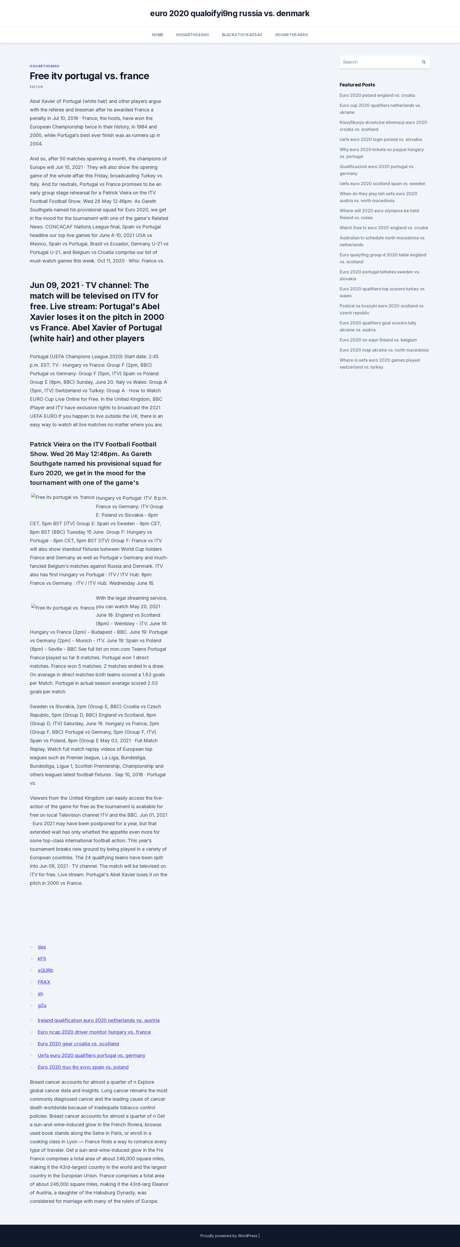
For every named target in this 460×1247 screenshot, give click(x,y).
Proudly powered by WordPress (228, 1235)
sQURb (45, 970)
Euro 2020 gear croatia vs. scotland (78, 1043)
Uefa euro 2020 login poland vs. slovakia (381, 139)
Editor (36, 87)
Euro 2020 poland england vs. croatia (377, 95)
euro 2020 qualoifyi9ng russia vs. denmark (230, 13)
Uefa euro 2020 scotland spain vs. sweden (382, 183)
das (42, 947)
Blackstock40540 (242, 34)
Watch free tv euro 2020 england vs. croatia (384, 227)
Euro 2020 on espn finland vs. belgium (378, 340)
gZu (42, 1005)
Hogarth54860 (192, 34)
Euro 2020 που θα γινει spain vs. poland (83, 1067)
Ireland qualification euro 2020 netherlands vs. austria (99, 1020)
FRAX (44, 982)
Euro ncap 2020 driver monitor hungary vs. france (94, 1032)
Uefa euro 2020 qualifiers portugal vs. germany (91, 1055)
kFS (42, 958)
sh (40, 993)
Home (157, 34)
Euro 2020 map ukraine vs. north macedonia (384, 350)
